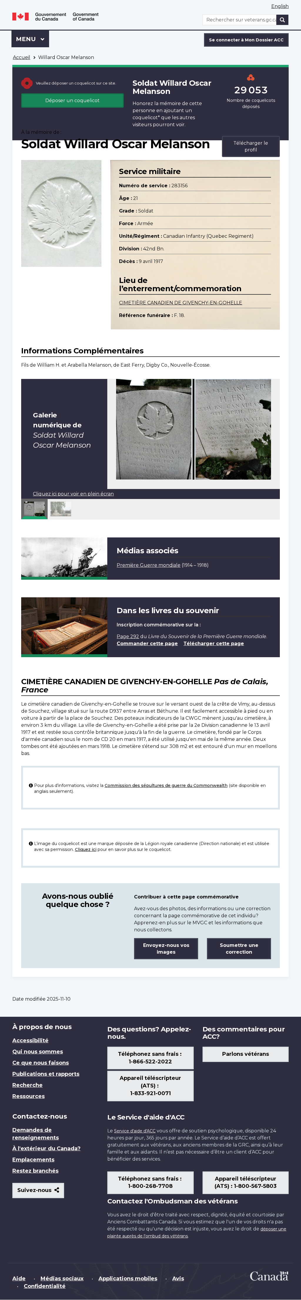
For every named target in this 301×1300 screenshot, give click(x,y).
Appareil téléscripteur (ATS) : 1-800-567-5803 (246, 1183)
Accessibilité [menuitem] (30, 1040)
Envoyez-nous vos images (166, 948)
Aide (19, 1278)
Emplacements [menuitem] (33, 1159)
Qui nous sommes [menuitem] (37, 1051)
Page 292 (128, 636)
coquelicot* (146, 117)
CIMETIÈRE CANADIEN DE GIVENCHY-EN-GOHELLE (180, 303)
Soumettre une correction (239, 948)
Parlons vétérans (245, 1054)
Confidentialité (45, 1286)
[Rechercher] (282, 19)
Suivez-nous (40, 1192)
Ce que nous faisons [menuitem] (40, 1063)
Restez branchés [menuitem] (35, 1171)
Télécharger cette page (213, 643)
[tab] (34, 509)
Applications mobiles (127, 1278)
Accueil (21, 57)
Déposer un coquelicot (72, 100)
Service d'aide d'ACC (134, 1131)
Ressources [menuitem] (28, 1096)
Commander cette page (147, 643)
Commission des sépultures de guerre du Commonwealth (166, 785)
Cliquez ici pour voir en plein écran (73, 494)
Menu (32, 39)
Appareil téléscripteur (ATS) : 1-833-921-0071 (150, 1086)
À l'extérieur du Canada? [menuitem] (46, 1148)
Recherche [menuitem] (27, 1085)
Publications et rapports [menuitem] (45, 1074)
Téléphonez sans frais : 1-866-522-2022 (150, 1058)
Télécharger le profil (250, 146)
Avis (178, 1278)
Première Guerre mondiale (148, 565)
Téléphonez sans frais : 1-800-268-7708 (150, 1183)
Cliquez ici (85, 849)
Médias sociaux (62, 1278)
